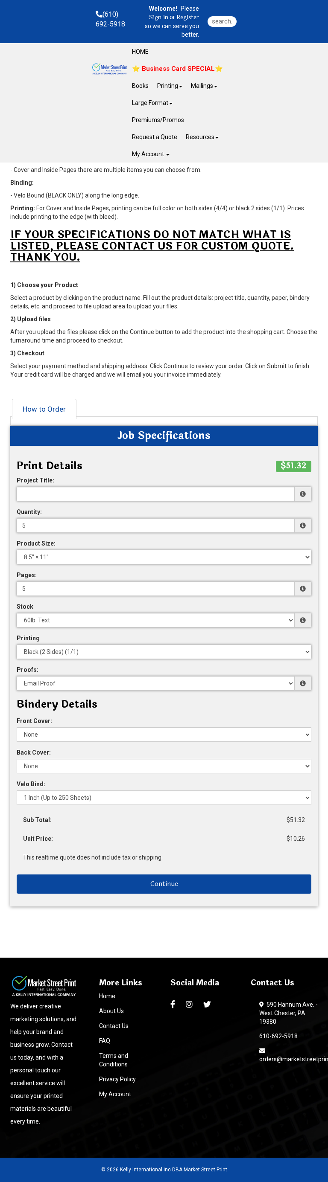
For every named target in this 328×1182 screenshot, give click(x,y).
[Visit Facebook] (173, 1004)
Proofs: (27, 669)
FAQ (104, 1040)
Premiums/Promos (158, 119)
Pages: (27, 575)
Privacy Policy (117, 1079)
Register (187, 17)
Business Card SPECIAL (177, 69)
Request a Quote (154, 137)
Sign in (158, 17)
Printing (28, 638)
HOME (140, 51)
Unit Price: (38, 838)
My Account (115, 1094)
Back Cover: (34, 752)
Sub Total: (37, 819)
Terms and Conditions (113, 1060)
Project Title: (35, 480)
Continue (164, 883)
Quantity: (29, 511)
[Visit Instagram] (190, 1004)
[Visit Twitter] (208, 1004)
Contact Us (114, 1025)
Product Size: (36, 543)
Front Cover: (34, 720)
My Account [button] (148, 154)
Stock (25, 606)
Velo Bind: (31, 784)
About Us (111, 1011)
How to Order (44, 409)
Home (107, 996)
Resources (200, 137)
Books (140, 85)
